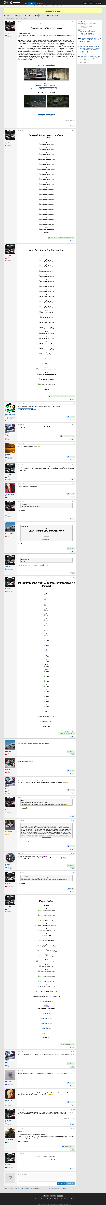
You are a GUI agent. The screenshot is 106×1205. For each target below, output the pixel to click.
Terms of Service (54, 1198)
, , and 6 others (63, 237)
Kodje (22, 800)
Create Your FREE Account (52, 11)
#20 (74, 896)
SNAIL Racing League (84, 44)
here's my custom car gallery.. (25, 408)
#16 (74, 797)
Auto (60, 1195)
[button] (34, 3)
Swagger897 (24, 559)
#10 (74, 523)
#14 (74, 758)
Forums (31, 3)
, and (67, 733)
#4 (74, 403)
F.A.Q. (46, 1198)
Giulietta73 (24, 876)
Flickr (69, 50)
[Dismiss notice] (100, 10)
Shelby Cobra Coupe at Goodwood (48, 85)
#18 (74, 853)
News (25, 3)
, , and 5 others (62, 396)
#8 (74, 483)
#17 (74, 820)
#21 (74, 1051)
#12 (74, 577)
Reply (73, 126)
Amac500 (8, 18)
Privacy (73, 1198)
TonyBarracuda (25, 504)
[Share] (72, 21)
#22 (74, 1070)
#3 (74, 245)
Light (46, 1195)
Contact (34, 1198)
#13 (74, 741)
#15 (74, 778)
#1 (74, 21)
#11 (74, 556)
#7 (74, 464)
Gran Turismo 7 (83, 27)
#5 (74, 424)
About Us (40, 1198)
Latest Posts (82, 21)
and (69, 436)
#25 (74, 1128)
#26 (74, 1153)
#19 (74, 872)
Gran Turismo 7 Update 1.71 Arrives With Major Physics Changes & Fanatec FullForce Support (89, 31)
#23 (74, 1090)
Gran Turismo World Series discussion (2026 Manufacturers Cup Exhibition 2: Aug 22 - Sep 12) (90, 58)
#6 (74, 443)
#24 (74, 1109)
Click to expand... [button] (46, 539)
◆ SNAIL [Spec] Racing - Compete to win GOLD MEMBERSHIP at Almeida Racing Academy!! (90, 39)
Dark (53, 1195)
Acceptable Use (65, 1198)
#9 (74, 501)
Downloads (40, 3)
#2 (74, 130)
